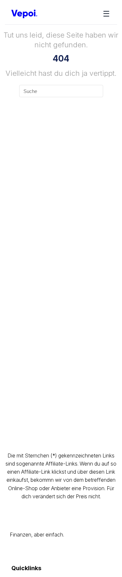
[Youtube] (28, 552)
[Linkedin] (73, 552)
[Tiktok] (43, 552)
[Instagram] (13, 552)
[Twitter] (58, 552)
